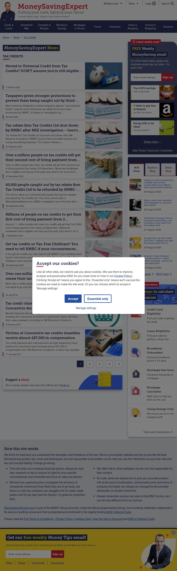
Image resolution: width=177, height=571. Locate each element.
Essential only (97, 298)
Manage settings (86, 308)
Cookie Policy (122, 276)
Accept (73, 298)
